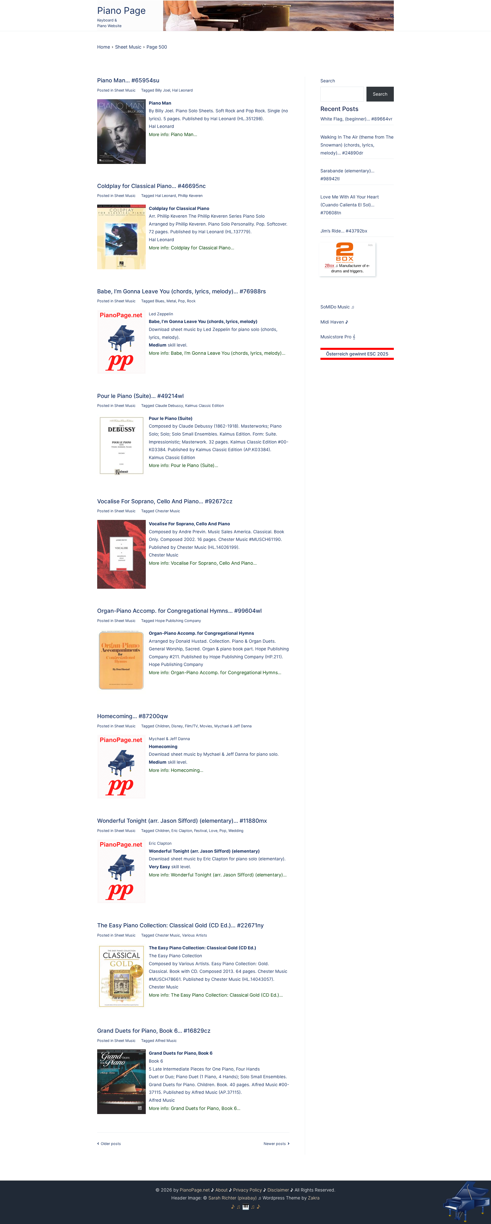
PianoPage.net (195, 1190)
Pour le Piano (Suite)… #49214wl (140, 396)
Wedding (235, 830)
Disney (177, 726)
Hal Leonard (182, 90)
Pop (181, 301)
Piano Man (182, 134)
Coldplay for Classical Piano (201, 247)
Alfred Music (166, 1040)
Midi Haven (332, 322)
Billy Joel (162, 90)
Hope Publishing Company (178, 620)
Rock (191, 301)
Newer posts (275, 1143)
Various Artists (194, 935)
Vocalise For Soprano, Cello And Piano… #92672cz (164, 501)
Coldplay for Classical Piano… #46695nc (151, 186)
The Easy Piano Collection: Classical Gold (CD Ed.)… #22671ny (180, 925)
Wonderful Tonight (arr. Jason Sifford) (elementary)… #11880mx (182, 820)
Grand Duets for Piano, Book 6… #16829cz (153, 1030)
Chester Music (167, 511)
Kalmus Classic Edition (204, 405)
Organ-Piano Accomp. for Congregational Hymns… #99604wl (179, 610)
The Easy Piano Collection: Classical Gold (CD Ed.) (225, 995)
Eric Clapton (181, 830)
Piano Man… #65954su (128, 80)
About (221, 1190)
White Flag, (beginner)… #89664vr (356, 118)
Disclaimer (278, 1190)
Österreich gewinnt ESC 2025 (357, 354)
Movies (206, 726)
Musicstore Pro (335, 336)
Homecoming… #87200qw (132, 716)
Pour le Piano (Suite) (193, 465)
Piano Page (121, 10)
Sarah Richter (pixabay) (232, 1197)
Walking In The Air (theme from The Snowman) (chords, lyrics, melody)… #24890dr (357, 144)
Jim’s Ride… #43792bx (343, 230)
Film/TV (191, 726)
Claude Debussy (169, 405)
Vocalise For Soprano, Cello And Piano (212, 563)
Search (327, 80)
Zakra (314, 1197)
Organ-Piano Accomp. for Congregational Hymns (224, 672)
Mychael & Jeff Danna (233, 726)
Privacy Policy (247, 1190)
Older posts (111, 1143)
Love (213, 830)
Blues (159, 301)
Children (162, 726)
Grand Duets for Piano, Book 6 (204, 1108)
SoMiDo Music (335, 306)
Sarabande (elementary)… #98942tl (347, 174)
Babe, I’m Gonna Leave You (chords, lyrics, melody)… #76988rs (181, 291)
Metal (171, 301)
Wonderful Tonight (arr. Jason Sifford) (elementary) (227, 874)
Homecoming (185, 770)
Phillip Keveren (190, 195)
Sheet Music (125, 90)
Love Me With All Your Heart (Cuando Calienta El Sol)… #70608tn (349, 204)
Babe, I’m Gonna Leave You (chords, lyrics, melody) (226, 353)
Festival (200, 830)
